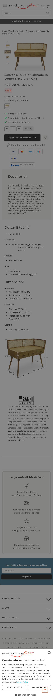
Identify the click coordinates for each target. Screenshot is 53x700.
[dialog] (26, 674)
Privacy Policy (22, 682)
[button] (26, 695)
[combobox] (49, 652)
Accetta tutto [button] (14, 687)
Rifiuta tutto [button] (39, 687)
